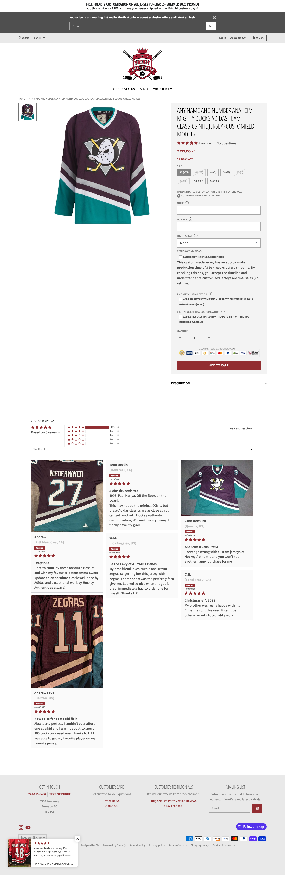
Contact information (224, 845)
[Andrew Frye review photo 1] (67, 641)
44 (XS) (199, 172)
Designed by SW (90, 845)
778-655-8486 (37, 794)
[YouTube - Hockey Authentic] (28, 827)
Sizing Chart (185, 159)
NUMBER (182, 220)
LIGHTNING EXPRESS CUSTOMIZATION (198, 312)
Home (21, 99)
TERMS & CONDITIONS (189, 251)
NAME (180, 203)
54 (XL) (183, 181)
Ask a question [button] (241, 428)
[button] (187, 143)
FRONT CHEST (184, 236)
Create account (238, 38)
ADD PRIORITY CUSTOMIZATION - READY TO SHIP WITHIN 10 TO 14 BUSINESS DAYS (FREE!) (216, 301)
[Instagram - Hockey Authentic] (21, 827)
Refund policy (137, 845)
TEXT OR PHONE (60, 794)
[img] (67, 555)
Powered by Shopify (114, 845)
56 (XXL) (198, 181)
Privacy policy (157, 845)
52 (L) (240, 172)
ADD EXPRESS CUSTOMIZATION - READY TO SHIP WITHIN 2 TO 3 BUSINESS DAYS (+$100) (214, 319)
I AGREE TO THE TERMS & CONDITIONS (203, 257)
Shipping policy (200, 845)
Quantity (183, 331)
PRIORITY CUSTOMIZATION (192, 294)
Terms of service (178, 845)
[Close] (214, 17)
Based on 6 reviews (45, 432)
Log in (222, 38)
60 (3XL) (214, 181)
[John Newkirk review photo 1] (217, 488)
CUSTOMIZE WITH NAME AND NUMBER (202, 196)
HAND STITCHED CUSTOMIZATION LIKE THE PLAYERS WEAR (210, 192)
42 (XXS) (184, 172)
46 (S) (213, 172)
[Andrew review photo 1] (67, 496)
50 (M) (226, 172)
